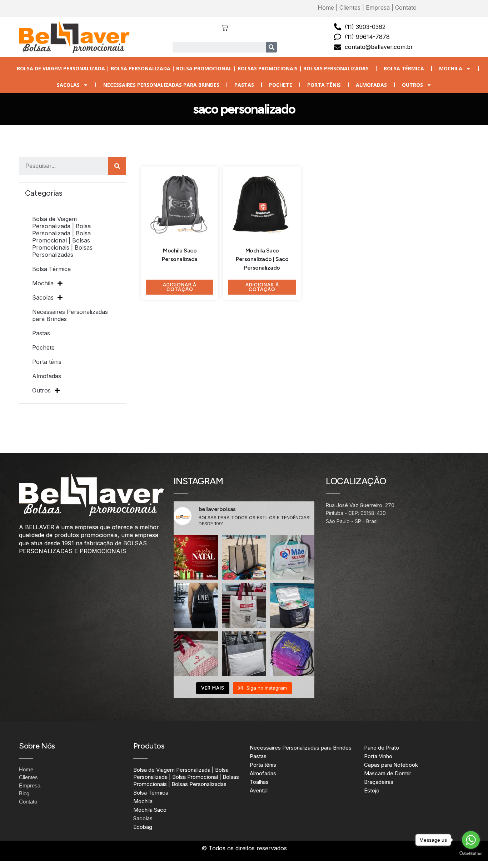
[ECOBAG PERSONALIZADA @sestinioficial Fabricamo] (244, 605)
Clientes (349, 7)
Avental (259, 790)
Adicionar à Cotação (179, 287)
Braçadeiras (378, 782)
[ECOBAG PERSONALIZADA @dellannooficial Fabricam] (244, 653)
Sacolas (68, 84)
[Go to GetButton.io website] (470, 853)
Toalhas (259, 782)
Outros (412, 84)
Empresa (378, 7)
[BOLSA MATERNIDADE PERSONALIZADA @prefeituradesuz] (292, 557)
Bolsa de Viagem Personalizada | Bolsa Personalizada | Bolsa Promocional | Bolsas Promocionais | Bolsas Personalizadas (193, 68)
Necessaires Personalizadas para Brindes (161, 84)
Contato (406, 7)
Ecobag (142, 827)
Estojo (371, 790)
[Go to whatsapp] (471, 840)
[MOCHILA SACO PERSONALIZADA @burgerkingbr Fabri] (292, 653)
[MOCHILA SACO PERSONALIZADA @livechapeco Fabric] (196, 605)
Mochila (450, 68)
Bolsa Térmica (404, 68)
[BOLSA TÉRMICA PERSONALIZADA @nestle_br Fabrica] (292, 605)
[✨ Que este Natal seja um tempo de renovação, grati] (196, 557)
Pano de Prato (381, 747)
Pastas (244, 84)
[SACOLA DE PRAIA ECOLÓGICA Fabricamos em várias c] (244, 557)
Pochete (280, 84)
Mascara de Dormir (387, 773)
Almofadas (371, 84)
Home (326, 7)
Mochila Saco (149, 809)
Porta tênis (324, 84)
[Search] (271, 47)
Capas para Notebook (391, 764)
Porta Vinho (378, 756)
